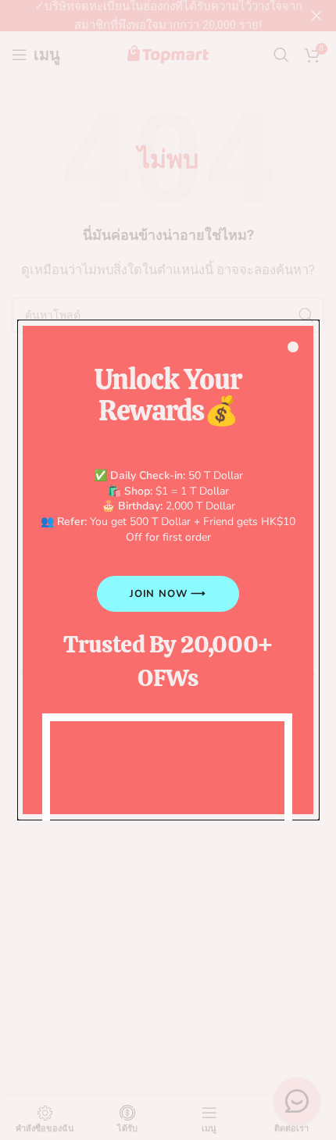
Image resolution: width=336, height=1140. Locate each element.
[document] (168, 570)
